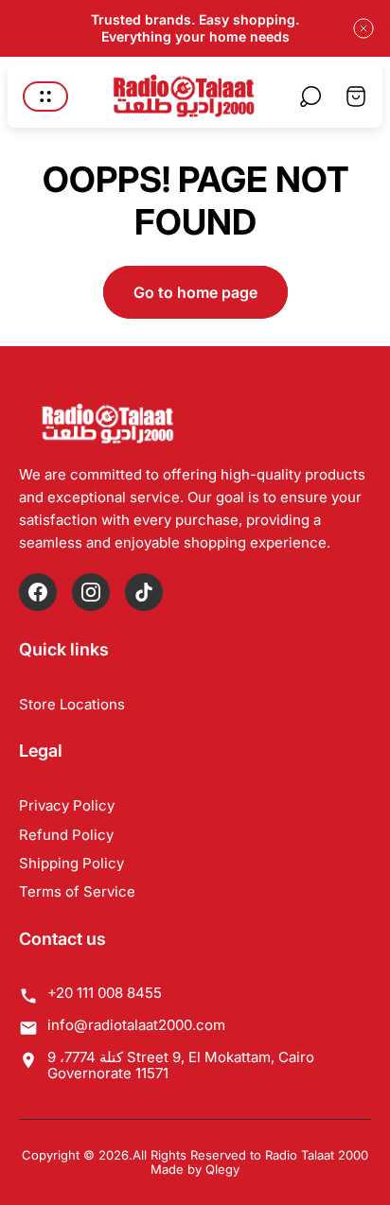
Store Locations (72, 704)
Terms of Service (77, 891)
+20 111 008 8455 (104, 993)
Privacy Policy (67, 805)
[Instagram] (91, 592)
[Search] (310, 96)
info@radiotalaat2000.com (136, 1025)
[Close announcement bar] (363, 28)
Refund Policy (66, 835)
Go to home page (195, 292)
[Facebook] (38, 592)
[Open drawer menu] (45, 96)
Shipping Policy (71, 863)
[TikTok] (144, 592)
